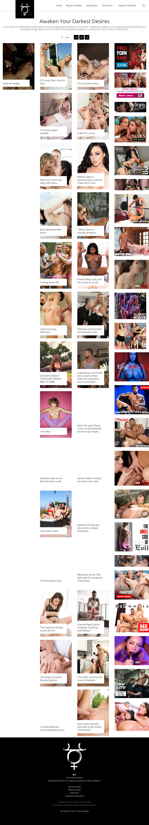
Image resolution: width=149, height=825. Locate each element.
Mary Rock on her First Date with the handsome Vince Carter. (89, 577)
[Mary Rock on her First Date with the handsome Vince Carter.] (93, 563)
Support (86, 811)
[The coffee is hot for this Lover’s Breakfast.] (93, 663)
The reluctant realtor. (88, 83)
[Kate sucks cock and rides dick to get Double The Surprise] (93, 713)
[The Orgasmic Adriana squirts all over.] (56, 613)
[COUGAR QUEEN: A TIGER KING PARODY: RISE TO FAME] (56, 364)
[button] (143, 5)
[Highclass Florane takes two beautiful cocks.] (93, 315)
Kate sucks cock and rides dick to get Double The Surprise (89, 727)
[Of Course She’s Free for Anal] (56, 66)
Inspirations (74, 793)
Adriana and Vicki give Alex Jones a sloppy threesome (88, 528)
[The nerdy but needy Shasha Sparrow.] (56, 663)
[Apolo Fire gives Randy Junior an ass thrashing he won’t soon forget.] (93, 414)
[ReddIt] (87, 37)
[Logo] (25, 10)
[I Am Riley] (56, 414)
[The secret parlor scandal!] (56, 116)
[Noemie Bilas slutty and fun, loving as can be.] (93, 265)
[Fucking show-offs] (56, 265)
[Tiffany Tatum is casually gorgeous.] (93, 215)
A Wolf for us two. (86, 133)
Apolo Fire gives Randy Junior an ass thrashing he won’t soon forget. (89, 428)
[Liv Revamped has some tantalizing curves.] (56, 713)
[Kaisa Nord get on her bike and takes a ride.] (56, 464)
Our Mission (64, 811)
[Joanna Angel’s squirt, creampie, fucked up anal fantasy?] (93, 613)
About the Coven (74, 787)
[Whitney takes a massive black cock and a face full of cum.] (93, 166)
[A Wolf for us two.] (93, 116)
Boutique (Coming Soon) (74, 796)
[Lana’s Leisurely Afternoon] (56, 315)
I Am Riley (45, 431)
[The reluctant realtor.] (93, 66)
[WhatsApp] (81, 37)
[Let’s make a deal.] (56, 514)
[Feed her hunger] (18, 66)
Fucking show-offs (49, 282)
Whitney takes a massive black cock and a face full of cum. (89, 180)
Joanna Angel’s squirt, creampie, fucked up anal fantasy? (88, 627)
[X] (76, 37)
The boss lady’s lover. (51, 580)
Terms (79, 811)
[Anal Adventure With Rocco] (56, 215)
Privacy (73, 811)
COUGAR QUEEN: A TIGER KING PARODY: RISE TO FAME (51, 378)
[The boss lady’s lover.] (56, 563)
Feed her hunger (11, 83)
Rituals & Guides (74, 790)
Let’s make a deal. (49, 531)
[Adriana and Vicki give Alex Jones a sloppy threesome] (93, 514)
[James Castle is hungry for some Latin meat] (93, 464)
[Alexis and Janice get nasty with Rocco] (56, 166)
